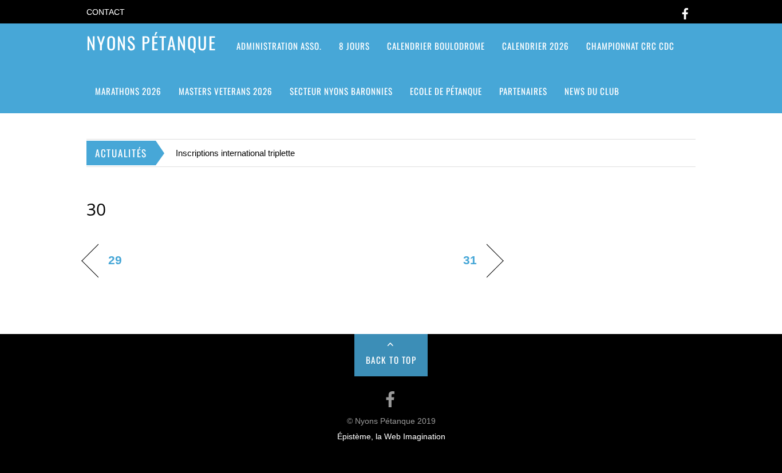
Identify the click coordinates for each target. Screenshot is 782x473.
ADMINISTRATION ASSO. (279, 45)
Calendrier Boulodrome (436, 45)
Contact (105, 12)
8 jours (354, 45)
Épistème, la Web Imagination (391, 436)
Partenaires (523, 91)
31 (470, 260)
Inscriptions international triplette (235, 153)
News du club (591, 91)
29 (115, 260)
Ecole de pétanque (446, 91)
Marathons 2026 (128, 91)
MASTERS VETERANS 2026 (225, 91)
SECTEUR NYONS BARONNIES (341, 91)
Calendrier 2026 (535, 45)
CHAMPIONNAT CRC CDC (630, 45)
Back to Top (391, 359)
